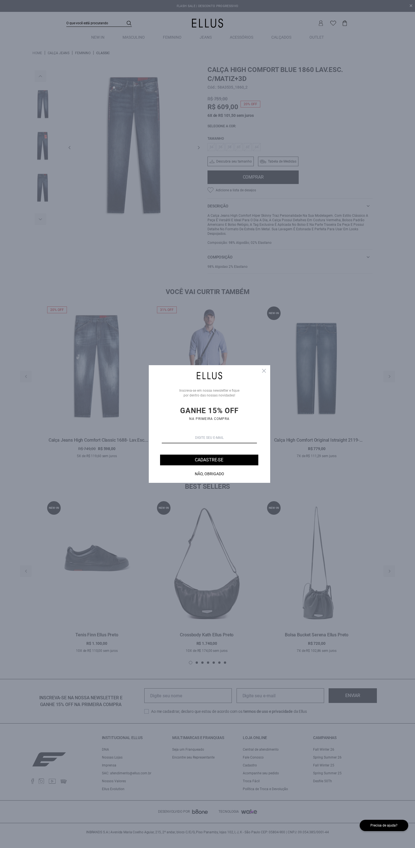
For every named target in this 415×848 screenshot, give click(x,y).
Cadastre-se (209, 460)
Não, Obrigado (209, 474)
